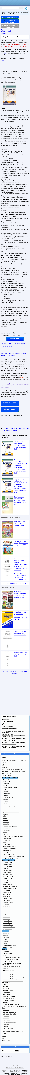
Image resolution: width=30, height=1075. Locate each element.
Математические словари (9, 728)
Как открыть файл (20, 343)
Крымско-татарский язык (10, 886)
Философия (6, 824)
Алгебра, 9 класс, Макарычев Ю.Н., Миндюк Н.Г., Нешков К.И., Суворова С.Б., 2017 (20, 445)
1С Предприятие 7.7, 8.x (9, 1012)
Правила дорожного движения (11, 805)
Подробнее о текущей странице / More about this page (7, 31)
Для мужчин (6, 1016)
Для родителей (7, 852)
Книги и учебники (6, 773)
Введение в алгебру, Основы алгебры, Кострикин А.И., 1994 (20, 633)
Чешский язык (7, 904)
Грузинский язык (7, 921)
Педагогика (6, 803)
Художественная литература (11, 812)
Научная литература (8, 854)
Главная (4, 757)
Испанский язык (7, 866)
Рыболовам (6, 1018)
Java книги (6, 988)
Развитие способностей (9, 996)
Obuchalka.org (7, 1070)
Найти (3, 1038)
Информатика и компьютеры (11, 787)
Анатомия (5, 808)
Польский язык (7, 900)
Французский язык (8, 864)
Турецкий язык (7, 892)
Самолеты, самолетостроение (11, 966)
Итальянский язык (8, 870)
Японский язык (7, 908)
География (6, 842)
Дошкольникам (7, 775)
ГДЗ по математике (7, 724)
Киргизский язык (7, 923)
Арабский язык (7, 890)
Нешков (9, 430)
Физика (5, 785)
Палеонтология (7, 840)
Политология (6, 793)
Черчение (5, 820)
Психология (6, 822)
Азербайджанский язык (9, 888)
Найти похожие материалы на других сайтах (9, 26)
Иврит (4, 913)
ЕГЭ (3, 765)
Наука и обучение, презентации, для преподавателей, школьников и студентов (14, 770)
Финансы (5, 939)
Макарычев (25, 428)
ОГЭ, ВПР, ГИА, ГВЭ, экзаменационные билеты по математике (13, 743)
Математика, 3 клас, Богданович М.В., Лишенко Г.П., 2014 (20, 523)
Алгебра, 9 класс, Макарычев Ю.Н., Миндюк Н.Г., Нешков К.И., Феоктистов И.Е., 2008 (20, 500)
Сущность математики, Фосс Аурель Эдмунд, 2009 (20, 654)
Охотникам (6, 968)
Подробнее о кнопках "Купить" (12, 37)
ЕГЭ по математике (7, 726)
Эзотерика (6, 951)
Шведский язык (7, 906)
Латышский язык (7, 898)
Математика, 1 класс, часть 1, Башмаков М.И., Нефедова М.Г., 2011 (21, 543)
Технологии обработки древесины (12, 979)
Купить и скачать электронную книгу (9, 408)
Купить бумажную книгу (9, 402)
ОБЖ (4, 816)
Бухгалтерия (6, 941)
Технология (6, 799)
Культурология (7, 850)
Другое (4, 1036)
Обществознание (7, 838)
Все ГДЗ (4, 762)
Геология (5, 984)
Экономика (6, 937)
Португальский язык (8, 902)
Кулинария (6, 1026)
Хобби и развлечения (9, 955)
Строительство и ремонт (10, 972)
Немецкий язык (7, 868)
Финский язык (6, 917)
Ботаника (5, 810)
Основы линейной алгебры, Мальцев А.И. (15, 583)
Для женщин (6, 992)
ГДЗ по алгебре (6, 719)
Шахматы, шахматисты (9, 998)
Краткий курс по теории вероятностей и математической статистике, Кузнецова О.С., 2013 (20, 615)
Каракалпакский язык (9, 927)
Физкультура (6, 830)
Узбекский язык (7, 882)
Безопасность (7, 1024)
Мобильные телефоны (9, 970)
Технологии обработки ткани (11, 975)
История (5, 818)
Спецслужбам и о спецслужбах (11, 1004)
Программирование (8, 1000)
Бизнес (5, 943)
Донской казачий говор (9, 910)
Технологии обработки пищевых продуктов (15, 977)
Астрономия (6, 828)
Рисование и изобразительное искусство (14, 856)
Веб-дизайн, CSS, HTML (9, 1014)
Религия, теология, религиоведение (13, 836)
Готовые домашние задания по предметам (14, 760)
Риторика (5, 814)
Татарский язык (7, 880)
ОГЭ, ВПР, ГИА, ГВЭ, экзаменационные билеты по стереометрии (13, 747)
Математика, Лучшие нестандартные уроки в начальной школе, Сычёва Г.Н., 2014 (21, 594)
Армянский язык (7, 878)
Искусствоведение (8, 797)
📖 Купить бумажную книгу (9, 17)
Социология (6, 801)
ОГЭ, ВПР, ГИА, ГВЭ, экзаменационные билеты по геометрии (13, 739)
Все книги (4, 1033)
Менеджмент (6, 933)
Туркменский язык (8, 925)
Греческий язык (7, 896)
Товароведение (7, 947)
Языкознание (6, 919)
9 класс (15, 430)
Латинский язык (7, 872)
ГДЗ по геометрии (7, 721)
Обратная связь (6, 1040)
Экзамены (5, 767)
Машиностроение (8, 990)
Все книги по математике (9, 716)
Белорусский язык (8, 876)
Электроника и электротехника (11, 957)
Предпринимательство (9, 945)
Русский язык (6, 781)
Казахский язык (7, 894)
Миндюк (4, 430)
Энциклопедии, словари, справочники (12, 1031)
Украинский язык (7, 874)
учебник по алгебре (9, 428)
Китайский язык (7, 915)
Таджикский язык (7, 929)
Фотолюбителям (7, 953)
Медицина (5, 1002)
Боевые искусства (8, 1028)
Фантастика (6, 1010)
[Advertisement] (10, 66)
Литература (6, 783)
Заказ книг (6, 986)
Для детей (5, 795)
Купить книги (15, 339)
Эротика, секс (6, 1020)
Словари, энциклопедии (9, 1022)
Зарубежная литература (10, 846)
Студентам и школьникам (10, 848)
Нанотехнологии (7, 961)
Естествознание (7, 844)
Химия (4, 789)
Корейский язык (7, 884)
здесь (5, 53)
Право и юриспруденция (10, 826)
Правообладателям (7, 346)
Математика (6, 779)
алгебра (18, 428)
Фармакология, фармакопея (11, 959)
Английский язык (7, 862)
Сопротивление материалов (11, 858)
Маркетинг (6, 935)
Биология (5, 791)
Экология (5, 834)
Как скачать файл (7, 343)
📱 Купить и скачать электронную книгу (9, 21)
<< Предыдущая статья (9, 671)
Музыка (5, 832)
